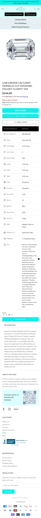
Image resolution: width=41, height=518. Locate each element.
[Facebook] (3, 314)
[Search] (35, 9)
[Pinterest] (9, 314)
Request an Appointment (14, 14)
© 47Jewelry (20, 502)
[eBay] (16, 409)
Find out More (20, 319)
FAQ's (4, 433)
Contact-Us (6, 424)
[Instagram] (9, 409)
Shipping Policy (7, 463)
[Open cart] (38, 9)
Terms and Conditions (9, 466)
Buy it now (20, 116)
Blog (4, 436)
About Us (5, 422)
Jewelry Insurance (8, 430)
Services (5, 427)
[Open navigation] (3, 9)
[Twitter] (6, 314)
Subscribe (8, 491)
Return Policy (7, 461)
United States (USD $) (19, 498)
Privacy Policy (7, 458)
